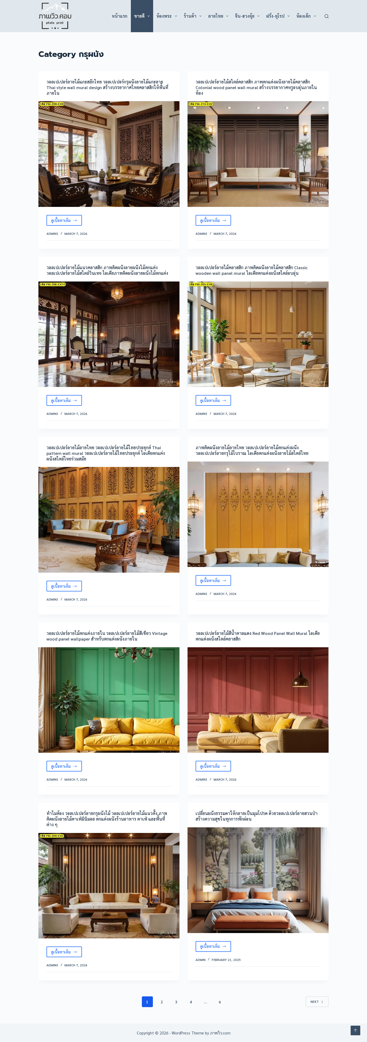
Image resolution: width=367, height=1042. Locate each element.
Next (315, 1001)
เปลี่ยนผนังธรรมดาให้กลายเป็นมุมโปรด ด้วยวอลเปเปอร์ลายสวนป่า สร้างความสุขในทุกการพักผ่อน (257, 816)
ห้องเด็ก (303, 16)
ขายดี (139, 16)
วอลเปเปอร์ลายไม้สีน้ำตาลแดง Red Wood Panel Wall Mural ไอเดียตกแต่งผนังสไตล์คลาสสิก (258, 636)
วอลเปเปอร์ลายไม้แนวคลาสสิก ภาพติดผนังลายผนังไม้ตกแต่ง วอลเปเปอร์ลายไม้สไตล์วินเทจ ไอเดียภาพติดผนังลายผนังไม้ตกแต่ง (107, 270)
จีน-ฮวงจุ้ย (244, 16)
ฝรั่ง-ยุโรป (275, 16)
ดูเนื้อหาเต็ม (66, 222)
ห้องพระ (164, 16)
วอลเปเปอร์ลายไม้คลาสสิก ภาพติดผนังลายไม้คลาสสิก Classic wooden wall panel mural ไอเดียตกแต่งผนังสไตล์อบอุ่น (252, 270)
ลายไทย (215, 16)
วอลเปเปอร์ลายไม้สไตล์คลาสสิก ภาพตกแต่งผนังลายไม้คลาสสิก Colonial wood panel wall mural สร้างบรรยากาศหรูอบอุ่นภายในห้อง (256, 87)
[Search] (327, 16)
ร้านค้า (190, 16)
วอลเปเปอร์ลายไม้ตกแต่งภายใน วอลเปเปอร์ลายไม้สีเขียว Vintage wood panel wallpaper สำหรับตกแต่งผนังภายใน (106, 636)
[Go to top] (355, 1030)
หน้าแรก (119, 16)
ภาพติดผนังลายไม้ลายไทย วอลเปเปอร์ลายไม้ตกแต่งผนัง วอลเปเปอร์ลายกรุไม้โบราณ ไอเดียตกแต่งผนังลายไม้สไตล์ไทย (252, 450)
